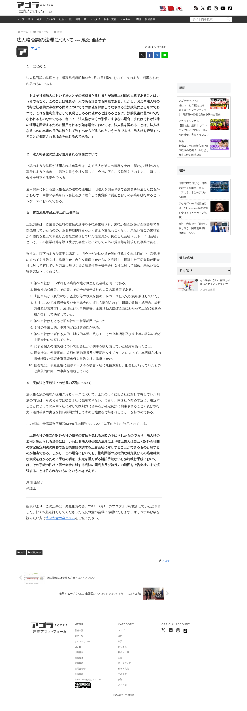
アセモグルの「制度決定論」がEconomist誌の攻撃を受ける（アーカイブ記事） (193, 210)
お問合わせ (80, 668)
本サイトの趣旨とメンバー (88, 679)
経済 (39, 19)
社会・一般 (65, 19)
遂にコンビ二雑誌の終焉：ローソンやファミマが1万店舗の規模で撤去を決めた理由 (200, 110)
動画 (182, 87)
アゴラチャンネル (189, 100)
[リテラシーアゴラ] (187, 285)
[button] (228, 19)
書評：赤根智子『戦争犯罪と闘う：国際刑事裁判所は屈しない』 (192, 228)
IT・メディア (124, 663)
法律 (22, 552)
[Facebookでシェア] (150, 55)
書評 (138, 19)
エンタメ (95, 19)
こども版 (122, 685)
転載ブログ (36, 552)
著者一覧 (79, 630)
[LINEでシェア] (164, 55)
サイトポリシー (82, 641)
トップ (20, 19)
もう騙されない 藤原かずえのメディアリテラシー (215, 282)
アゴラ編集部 (207, 289)
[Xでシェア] (142, 55)
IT (85, 19)
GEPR (78, 647)
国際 (77, 19)
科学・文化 (110, 19)
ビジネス (50, 19)
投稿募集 (150, 19)
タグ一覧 (79, 636)
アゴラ (36, 48)
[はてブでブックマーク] (157, 55)
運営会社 (79, 658)
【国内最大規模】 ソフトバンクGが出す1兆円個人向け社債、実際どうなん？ (194, 130)
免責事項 (79, 674)
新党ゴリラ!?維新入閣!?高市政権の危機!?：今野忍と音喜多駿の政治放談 (194, 150)
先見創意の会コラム (60, 518)
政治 (30, 19)
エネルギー (126, 19)
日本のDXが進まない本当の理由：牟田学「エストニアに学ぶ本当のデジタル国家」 (193, 190)
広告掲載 (79, 663)
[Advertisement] (106, 8)
